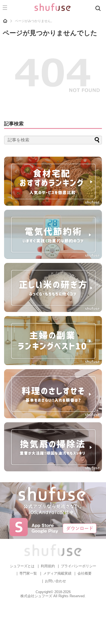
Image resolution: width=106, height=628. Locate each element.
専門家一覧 (28, 573)
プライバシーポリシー (78, 566)
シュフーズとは (22, 566)
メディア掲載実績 (57, 573)
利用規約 (48, 566)
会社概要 (84, 573)
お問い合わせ (55, 581)
